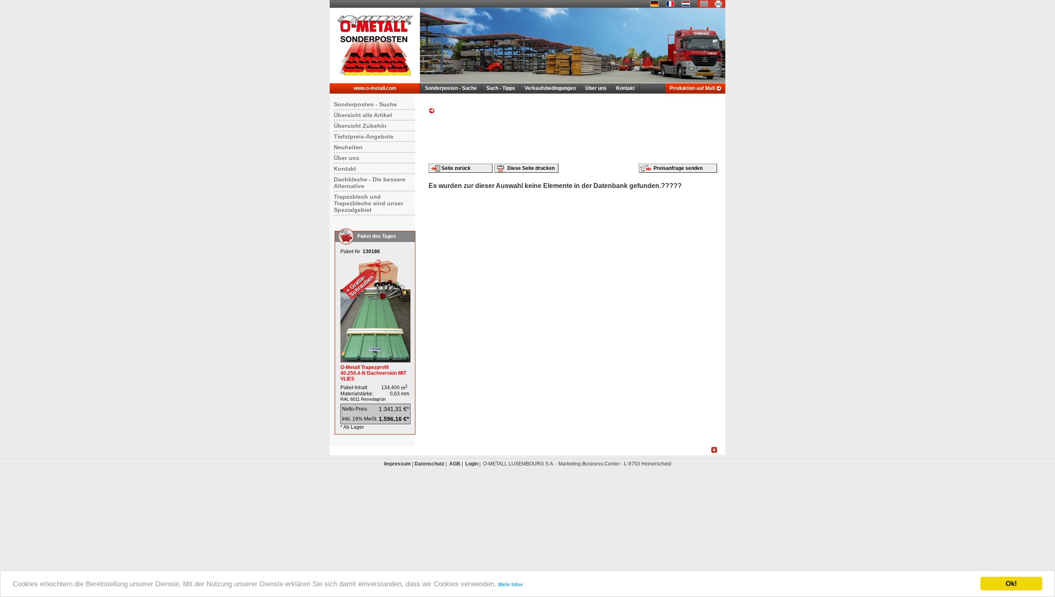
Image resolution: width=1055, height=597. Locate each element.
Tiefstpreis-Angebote (364, 136)
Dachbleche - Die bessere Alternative (370, 182)
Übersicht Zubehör (360, 125)
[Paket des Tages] (375, 361)
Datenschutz (429, 464)
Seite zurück (456, 168)
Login (471, 464)
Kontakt (625, 88)
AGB (454, 464)
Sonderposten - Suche (451, 88)
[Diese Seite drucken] (718, 6)
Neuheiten (348, 147)
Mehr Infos (510, 585)
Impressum (397, 464)
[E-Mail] (704, 6)
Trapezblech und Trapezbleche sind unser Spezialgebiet (368, 203)
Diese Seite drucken (531, 168)
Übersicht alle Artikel (363, 115)
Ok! (1011, 584)
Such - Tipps (500, 88)
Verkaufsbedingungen (550, 88)
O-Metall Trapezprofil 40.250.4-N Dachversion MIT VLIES (373, 373)
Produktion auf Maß (692, 88)
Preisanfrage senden (678, 168)
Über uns (596, 88)
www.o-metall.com (375, 88)
